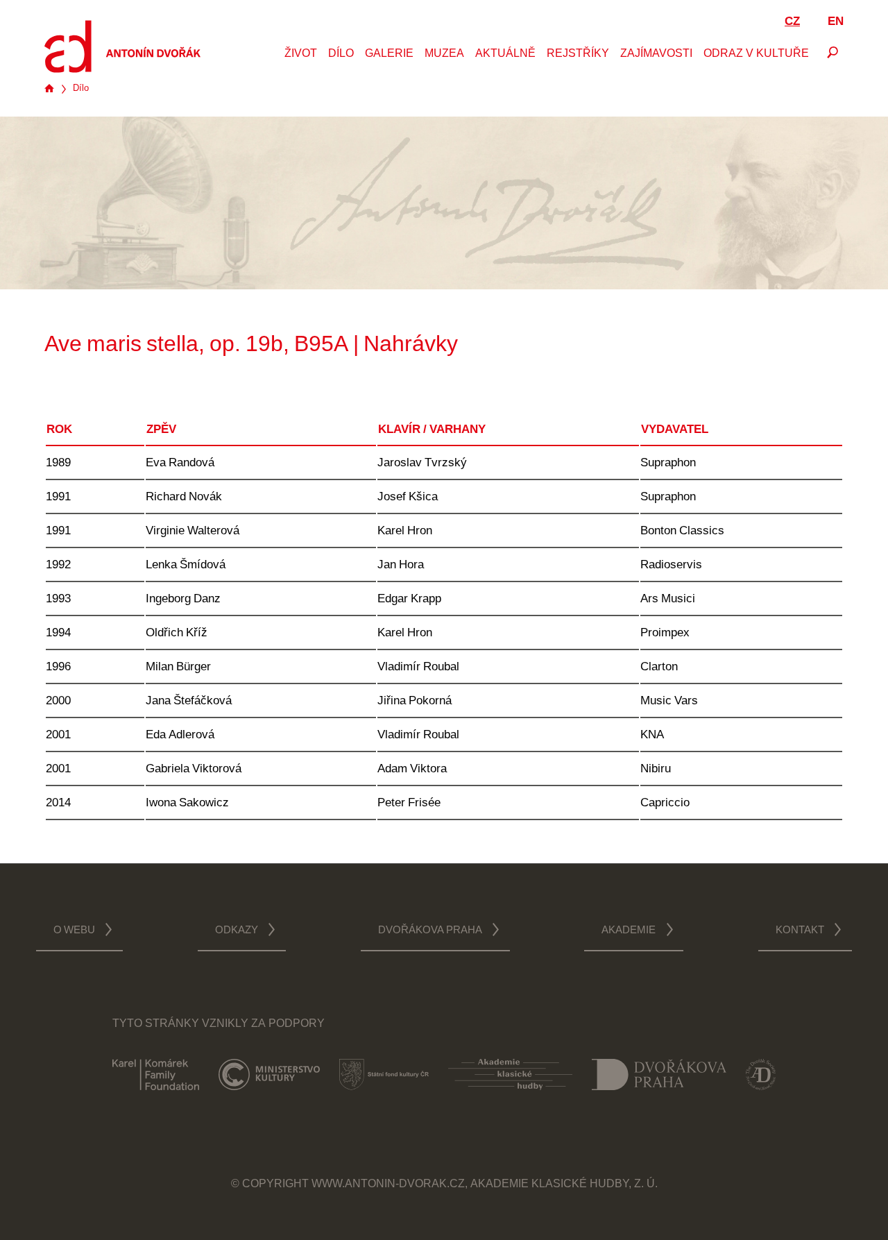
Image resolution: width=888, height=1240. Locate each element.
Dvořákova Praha (430, 931)
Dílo (341, 54)
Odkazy (236, 931)
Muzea (444, 54)
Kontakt (800, 931)
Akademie (628, 931)
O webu (74, 931)
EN (836, 22)
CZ (792, 22)
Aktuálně (505, 54)
